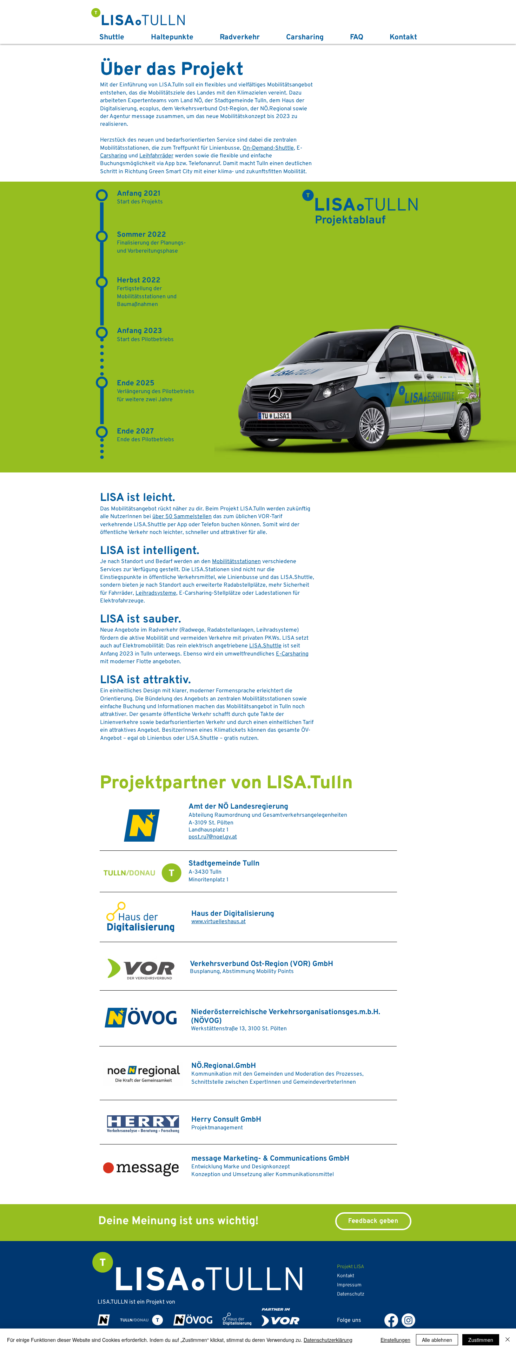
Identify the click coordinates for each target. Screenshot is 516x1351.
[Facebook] (391, 1320)
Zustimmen (480, 1339)
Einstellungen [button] (395, 1339)
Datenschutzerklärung (328, 1339)
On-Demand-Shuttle (268, 148)
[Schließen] (507, 1339)
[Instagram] (408, 1320)
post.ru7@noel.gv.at (212, 837)
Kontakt (345, 1276)
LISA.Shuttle (265, 646)
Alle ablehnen (437, 1339)
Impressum (349, 1285)
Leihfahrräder (156, 155)
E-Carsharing (292, 654)
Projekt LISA (350, 1267)
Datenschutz (350, 1294)
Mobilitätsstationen (236, 561)
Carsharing (113, 155)
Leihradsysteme (155, 593)
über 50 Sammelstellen (182, 516)
